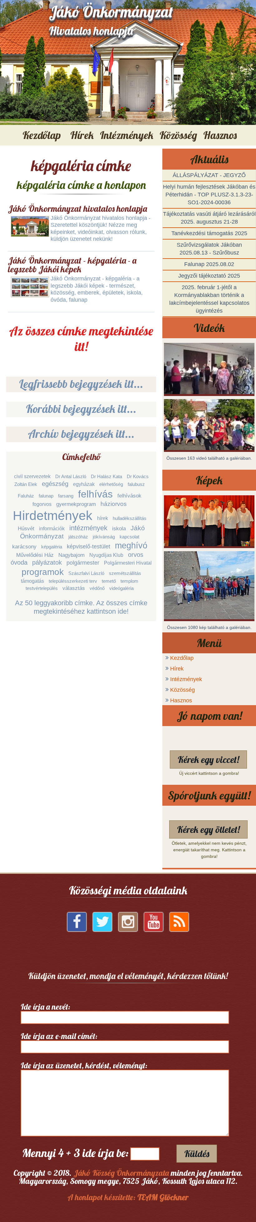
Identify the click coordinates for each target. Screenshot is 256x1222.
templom (129, 581)
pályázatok (47, 562)
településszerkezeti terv (73, 581)
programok (43, 572)
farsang (65, 495)
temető (109, 581)
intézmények (88, 528)
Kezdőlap (41, 135)
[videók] (153, 924)
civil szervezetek (32, 476)
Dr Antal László (70, 476)
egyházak (84, 484)
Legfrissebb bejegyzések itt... (81, 384)
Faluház (26, 495)
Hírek (177, 668)
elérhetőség (111, 484)
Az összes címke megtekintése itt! (81, 338)
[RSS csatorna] (179, 924)
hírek (102, 518)
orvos (135, 554)
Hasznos (181, 700)
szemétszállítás (125, 573)
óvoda (19, 562)
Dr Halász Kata (106, 476)
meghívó (131, 545)
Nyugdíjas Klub (106, 555)
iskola (119, 529)
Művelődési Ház (35, 555)
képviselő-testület (88, 546)
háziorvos (114, 504)
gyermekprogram (76, 504)
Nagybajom (71, 555)
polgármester (82, 563)
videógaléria (121, 588)
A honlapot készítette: (128, 1197)
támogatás (32, 581)
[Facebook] (77, 924)
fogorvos (42, 504)
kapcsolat (129, 536)
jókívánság (104, 536)
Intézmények (186, 679)
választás (73, 588)
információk (52, 528)
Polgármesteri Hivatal (128, 563)
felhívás (95, 494)
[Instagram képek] (128, 924)
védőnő (97, 588)
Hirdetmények (52, 515)
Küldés (196, 1154)
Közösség (182, 690)
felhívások (129, 496)
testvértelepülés (42, 588)
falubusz (136, 484)
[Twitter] (102, 924)
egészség (55, 483)
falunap (46, 495)
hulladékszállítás (129, 518)
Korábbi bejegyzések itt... (81, 409)
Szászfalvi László (86, 573)
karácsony (24, 547)
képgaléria (51, 546)
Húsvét (26, 529)
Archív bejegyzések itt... (81, 434)
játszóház (78, 536)
